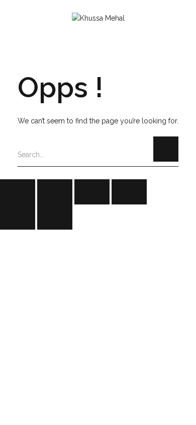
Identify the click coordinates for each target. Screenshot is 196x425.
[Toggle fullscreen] (92, 191)
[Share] (54, 191)
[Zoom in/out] (129, 191)
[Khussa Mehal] (98, 19)
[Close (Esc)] (17, 191)
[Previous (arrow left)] (17, 217)
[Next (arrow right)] (54, 217)
